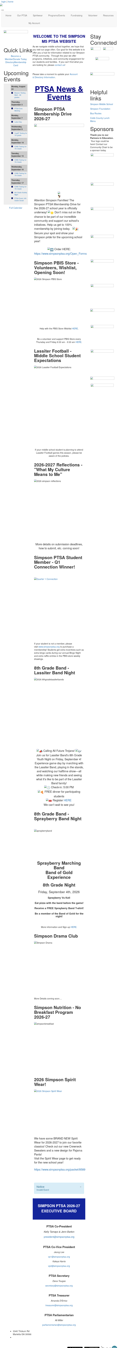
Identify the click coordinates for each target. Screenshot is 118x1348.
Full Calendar (15, 207)
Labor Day (18, 122)
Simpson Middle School (101, 104)
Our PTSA (22, 15)
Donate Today (20, 59)
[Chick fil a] (102, 193)
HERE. (74, 926)
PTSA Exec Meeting (18, 109)
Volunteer (92, 15)
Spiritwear (38, 15)
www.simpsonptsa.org (49, 646)
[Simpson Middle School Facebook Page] (96, 51)
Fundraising (76, 15)
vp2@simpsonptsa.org (59, 1265)
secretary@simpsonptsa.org (59, 1285)
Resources (108, 15)
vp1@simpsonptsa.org (59, 1256)
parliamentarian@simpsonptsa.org (59, 1324)
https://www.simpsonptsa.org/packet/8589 (59, 1169)
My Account (34, 23)
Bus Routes (95, 113)
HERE (75, 328)
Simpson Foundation (100, 108)
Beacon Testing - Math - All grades (20, 95)
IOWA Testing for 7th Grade (20, 147)
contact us (60, 64)
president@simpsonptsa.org (59, 1237)
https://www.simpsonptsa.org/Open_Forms (60, 253)
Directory (9, 62)
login (3, 1)
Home (8, 15)
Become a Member (13, 57)
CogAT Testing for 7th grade (20, 134)
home (10, 1)
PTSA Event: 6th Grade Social (20, 199)
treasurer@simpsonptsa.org (59, 1305)
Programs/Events (56, 15)
